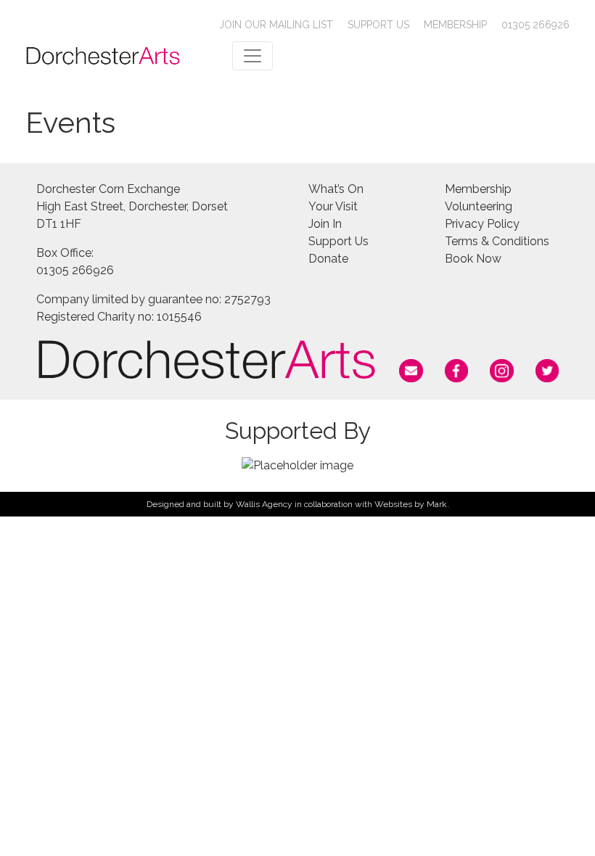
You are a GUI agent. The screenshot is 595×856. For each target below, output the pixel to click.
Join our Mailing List (276, 24)
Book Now (473, 259)
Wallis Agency (264, 504)
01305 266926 (535, 24)
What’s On (336, 189)
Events (70, 122)
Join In (325, 224)
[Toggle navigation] (252, 55)
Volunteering (478, 206)
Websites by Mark (410, 504)
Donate (328, 259)
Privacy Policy (482, 224)
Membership (455, 24)
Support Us (378, 24)
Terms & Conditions (497, 241)
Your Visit (333, 206)
